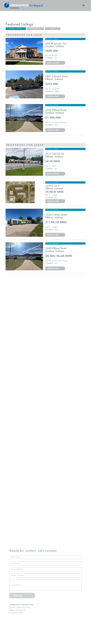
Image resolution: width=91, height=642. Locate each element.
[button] (83, 5)
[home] (24, 5)
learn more (53, 63)
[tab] (16, 28)
